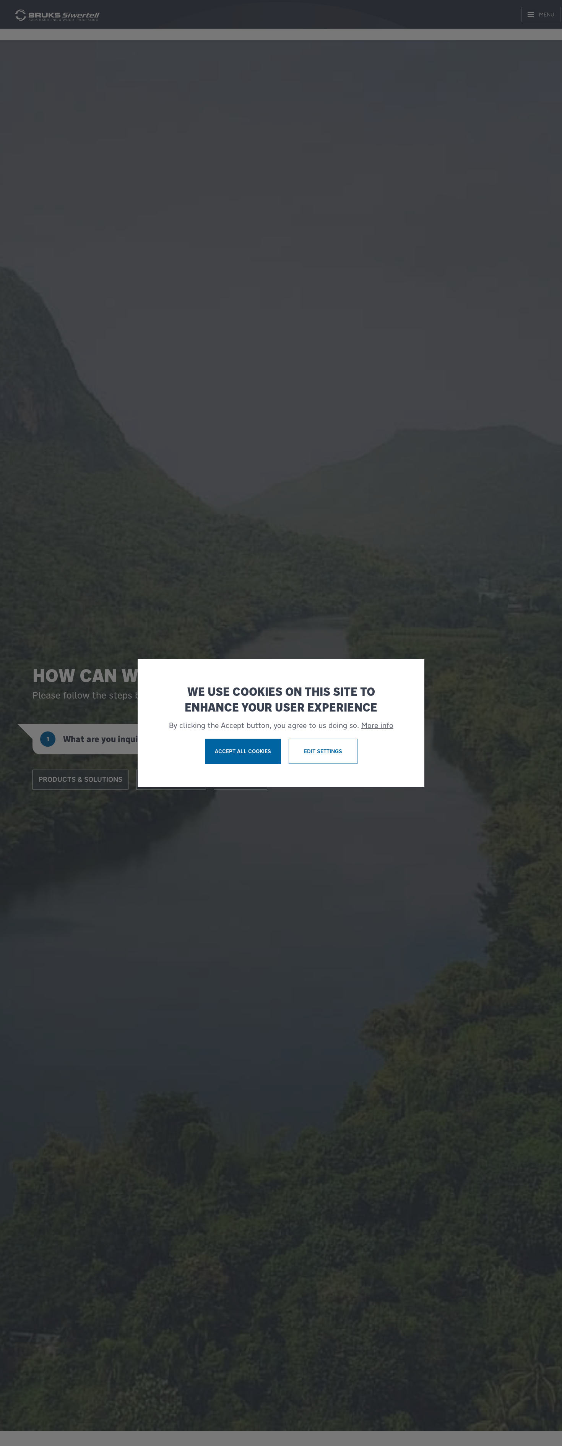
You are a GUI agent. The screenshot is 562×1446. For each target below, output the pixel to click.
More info (377, 725)
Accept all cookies (243, 751)
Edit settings (323, 751)
